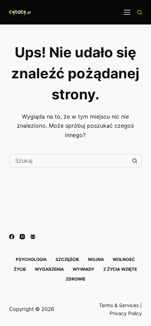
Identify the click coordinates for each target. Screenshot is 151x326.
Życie (20, 269)
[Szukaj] (139, 12)
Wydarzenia (49, 269)
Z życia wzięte (120, 269)
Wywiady (83, 269)
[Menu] (127, 12)
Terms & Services (119, 305)
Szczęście (67, 259)
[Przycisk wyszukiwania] (135, 161)
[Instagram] (22, 236)
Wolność (124, 259)
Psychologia (31, 259)
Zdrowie (75, 279)
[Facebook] (11, 236)
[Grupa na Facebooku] (32, 236)
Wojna (96, 259)
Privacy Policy (126, 313)
